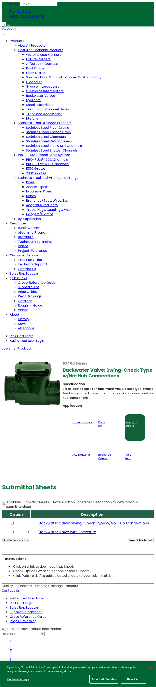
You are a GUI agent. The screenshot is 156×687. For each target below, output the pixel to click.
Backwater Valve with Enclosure (67, 531)
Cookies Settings (18, 679)
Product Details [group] (82, 422)
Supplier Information (26, 612)
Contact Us (11, 590)
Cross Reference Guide (28, 616)
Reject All (133, 679)
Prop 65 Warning (23, 621)
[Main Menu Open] (8, 25)
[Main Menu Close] (3, 34)
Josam (7, 348)
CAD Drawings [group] (81, 455)
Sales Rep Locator (24, 607)
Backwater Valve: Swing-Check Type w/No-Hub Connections (94, 523)
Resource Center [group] (104, 456)
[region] (78, 674)
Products (24, 348)
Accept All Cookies (104, 679)
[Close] (149, 667)
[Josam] (9, 28)
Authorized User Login (27, 598)
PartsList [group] (101, 424)
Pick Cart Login (21, 602)
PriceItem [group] (128, 456)
